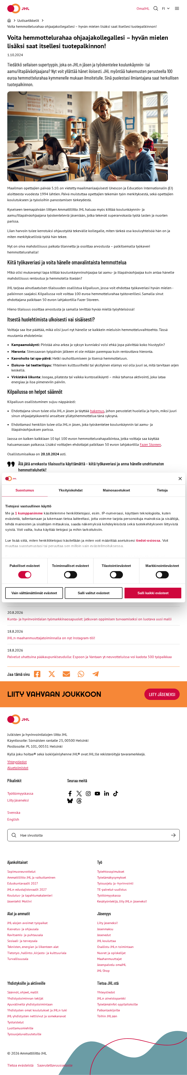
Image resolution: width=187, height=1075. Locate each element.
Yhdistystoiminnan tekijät (25, 998)
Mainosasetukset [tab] (116, 490)
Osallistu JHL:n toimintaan (115, 947)
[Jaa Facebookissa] (37, 674)
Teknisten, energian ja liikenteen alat (33, 947)
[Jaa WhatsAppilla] (81, 674)
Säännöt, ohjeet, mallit (22, 992)
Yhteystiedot (17, 761)
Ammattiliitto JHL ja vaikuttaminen (31, 877)
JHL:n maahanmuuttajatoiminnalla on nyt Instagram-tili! (51, 638)
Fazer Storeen (150, 444)
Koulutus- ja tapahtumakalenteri (29, 895)
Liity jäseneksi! (107, 923)
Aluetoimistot (17, 767)
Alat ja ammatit (18, 913)
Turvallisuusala (17, 959)
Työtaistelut (15, 1022)
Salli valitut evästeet (93, 593)
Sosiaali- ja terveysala (22, 941)
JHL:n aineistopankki (111, 998)
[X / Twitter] (79, 793)
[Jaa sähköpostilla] (66, 674)
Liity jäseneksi (18, 800)
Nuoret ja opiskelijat (111, 953)
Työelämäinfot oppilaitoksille (117, 1004)
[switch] (70, 575)
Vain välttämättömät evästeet (34, 593)
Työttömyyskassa (20, 793)
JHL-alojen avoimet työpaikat (27, 923)
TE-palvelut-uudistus (112, 889)
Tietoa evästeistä (20, 1065)
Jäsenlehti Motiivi (19, 901)
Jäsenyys (104, 913)
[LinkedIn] (106, 793)
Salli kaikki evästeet (153, 593)
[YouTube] (97, 793)
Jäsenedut (104, 935)
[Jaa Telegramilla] (95, 674)
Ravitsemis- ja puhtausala (25, 935)
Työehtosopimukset (110, 872)
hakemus (97, 410)
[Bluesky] (70, 801)
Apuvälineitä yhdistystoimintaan (30, 1004)
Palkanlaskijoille (108, 1010)
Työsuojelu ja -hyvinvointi (115, 883)
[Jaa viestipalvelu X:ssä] (51, 674)
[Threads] (79, 801)
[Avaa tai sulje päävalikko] (177, 8)
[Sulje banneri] (180, 478)
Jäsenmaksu (105, 929)
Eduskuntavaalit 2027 (22, 883)
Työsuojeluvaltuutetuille (24, 1034)
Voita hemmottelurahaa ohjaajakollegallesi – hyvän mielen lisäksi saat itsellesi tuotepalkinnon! (82, 26)
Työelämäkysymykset (111, 877)
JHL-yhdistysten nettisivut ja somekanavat (36, 1016)
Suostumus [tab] (25, 490)
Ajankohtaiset (17, 862)
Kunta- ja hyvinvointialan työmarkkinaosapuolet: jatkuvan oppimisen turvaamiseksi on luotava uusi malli (89, 619)
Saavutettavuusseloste (55, 1065)
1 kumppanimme (29, 513)
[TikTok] (115, 793)
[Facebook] (70, 793)
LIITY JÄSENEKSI (162, 694)
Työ (99, 862)
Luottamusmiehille (20, 1028)
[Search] (173, 835)
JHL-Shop (103, 971)
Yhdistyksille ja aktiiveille (26, 983)
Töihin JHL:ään (107, 1016)
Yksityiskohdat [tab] (70, 490)
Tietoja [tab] (162, 490)
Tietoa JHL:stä (108, 983)
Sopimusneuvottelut (21, 872)
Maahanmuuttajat (109, 959)
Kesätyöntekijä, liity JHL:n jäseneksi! (122, 901)
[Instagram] (88, 793)
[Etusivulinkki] (18, 8)
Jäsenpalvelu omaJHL (111, 965)
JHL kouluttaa (106, 941)
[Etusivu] (9, 20)
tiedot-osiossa (148, 540)
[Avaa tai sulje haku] (155, 8)
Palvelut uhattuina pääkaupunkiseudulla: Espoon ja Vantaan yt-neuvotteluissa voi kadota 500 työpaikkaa (89, 656)
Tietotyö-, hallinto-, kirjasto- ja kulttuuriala (36, 953)
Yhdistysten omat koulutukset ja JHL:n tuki (37, 1010)
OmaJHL (143, 8)
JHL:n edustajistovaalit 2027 (27, 889)
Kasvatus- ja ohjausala (23, 929)
